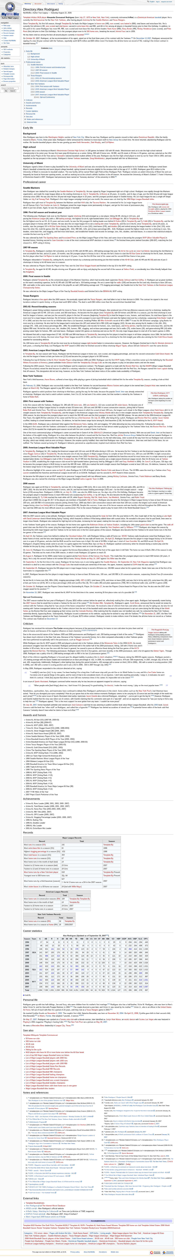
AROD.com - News (35, 1179)
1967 (98, 559)
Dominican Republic (146, 137)
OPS (83, 580)
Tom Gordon (45, 205)
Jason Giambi (91, 696)
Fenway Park (44, 199)
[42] (36, 1015)
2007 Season (31, 603)
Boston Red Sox (132, 366)
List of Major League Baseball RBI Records (43, 1069)
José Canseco (77, 705)
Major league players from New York (127, 1233)
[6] (116, 176)
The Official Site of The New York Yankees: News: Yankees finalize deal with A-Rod (56, 1119)
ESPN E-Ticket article (34, 1214)
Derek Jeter (120, 392)
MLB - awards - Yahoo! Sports (39, 1170)
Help (4, 38)
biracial (110, 686)
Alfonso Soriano (113, 386)
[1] (85, 34)
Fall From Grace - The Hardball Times (42, 1192)
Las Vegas (149, 1019)
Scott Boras (134, 603)
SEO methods (8, 49)
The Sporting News (50, 238)
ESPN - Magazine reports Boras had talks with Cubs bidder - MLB (51, 1165)
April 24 (160, 541)
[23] (88, 630)
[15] (155, 564)
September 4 (108, 1180)
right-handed (92, 343)
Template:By (33, 24)
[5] (37, 43)
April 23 (111, 539)
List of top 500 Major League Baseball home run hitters (47, 1055)
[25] (93, 630)
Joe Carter (152, 672)
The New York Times (68, 1143)
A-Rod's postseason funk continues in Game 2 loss (135, 1134)
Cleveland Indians (76, 536)
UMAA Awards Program (37, 1122)
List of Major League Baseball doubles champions (45, 1083)
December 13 (141, 38)
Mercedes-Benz (38, 1026)
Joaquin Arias (150, 386)
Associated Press (69, 238)
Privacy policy (75, 1252)
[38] (131, 707)
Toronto (63, 1019)
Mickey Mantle (105, 413)
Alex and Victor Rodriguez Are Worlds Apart (133, 1178)
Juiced (165, 705)
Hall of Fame (92, 500)
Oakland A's (144, 346)
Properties (6, 52)
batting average (65, 219)
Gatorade (60, 156)
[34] (161, 685)
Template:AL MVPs (77, 1225)
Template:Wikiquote (31, 1035)
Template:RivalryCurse (90, 1228)
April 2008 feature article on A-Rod (45, 1217)
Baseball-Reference (54, 1138)
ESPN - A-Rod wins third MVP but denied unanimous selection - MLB (52, 1173)
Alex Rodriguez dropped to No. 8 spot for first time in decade (133, 1111)
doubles (114, 226)
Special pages (8, 71)
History (61, 4)
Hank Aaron (111, 29)
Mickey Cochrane (120, 476)
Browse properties (9, 81)
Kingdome (30, 272)
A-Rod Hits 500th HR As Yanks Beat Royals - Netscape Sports (50, 1168)
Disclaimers (103, 1252)
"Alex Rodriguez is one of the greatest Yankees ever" (45, 1100)
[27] (134, 634)
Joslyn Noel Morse (113, 1019)
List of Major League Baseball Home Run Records (45, 1066)
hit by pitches (130, 326)
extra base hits (83, 26)
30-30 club (30, 1044)
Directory (27, 4)
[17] (48, 588)
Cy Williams (128, 527)
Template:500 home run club (130, 1225)
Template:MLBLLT (62, 1225)
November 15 (150, 614)
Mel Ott (94, 497)
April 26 (62, 470)
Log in (158, 1)
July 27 (82, 17)
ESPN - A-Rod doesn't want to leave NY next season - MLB (48, 1176)
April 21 (130, 1013)
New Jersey (113, 140)
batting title (99, 224)
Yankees (76, 158)
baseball (158, 17)
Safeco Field (129, 269)
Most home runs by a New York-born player (41, 872)
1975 (88, 17)
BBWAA (106, 291)
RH (58, 899)
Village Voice (70, 1100)
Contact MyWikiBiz (9, 40)
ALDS (34, 424)
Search (3, 85)
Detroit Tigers (159, 651)
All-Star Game (55, 226)
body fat (105, 516)
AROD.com (30, 1208)
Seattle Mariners (102, 20)
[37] (89, 707)
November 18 (113, 1013)
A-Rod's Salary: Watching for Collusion (41, 1211)
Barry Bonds (127, 29)
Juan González (58, 240)
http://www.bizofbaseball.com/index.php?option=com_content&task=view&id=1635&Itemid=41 (60, 1190)
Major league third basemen (121, 1236)
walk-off (170, 525)
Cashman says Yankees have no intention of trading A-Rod (138, 1126)
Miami (33, 140)
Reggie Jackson (34, 454)
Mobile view (115, 1252)
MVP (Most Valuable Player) (154, 238)
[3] (88, 34)
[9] (130, 320)
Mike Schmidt (105, 321)
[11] (153, 520)
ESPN (135, 565)
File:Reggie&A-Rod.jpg (160, 630)
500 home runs (92, 31)
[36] (37, 701)
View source (51, 4)
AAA (83, 203)
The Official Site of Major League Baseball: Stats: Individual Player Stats (128, 1175)
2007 (149, 38)
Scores (142, 1019)
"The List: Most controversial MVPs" (43, 1133)
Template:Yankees (50, 1228)
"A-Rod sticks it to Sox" (111, 1148)
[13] (137, 526)
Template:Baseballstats (35, 1203)
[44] (82, 1015)
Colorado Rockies (86, 611)
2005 (156, 705)
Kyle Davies (83, 556)
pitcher (120, 435)
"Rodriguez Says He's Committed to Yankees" (43, 1143)
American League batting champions (39, 1244)
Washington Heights (56, 137)
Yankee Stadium (112, 525)
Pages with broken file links (60, 1233)
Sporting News (53, 1108)
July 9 (33, 199)
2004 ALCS (98, 433)
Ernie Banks (161, 318)
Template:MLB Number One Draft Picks (39, 1225)
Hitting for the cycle (33, 1050)
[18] (135, 592)
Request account (166, 1)
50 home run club (33, 1039)
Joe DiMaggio (114, 219)
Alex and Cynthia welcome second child (118, 1189)
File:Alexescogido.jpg (160, 204)
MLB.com (47, 1151)
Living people (105, 1233)
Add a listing (7, 28)
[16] (49, 570)
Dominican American (146, 17)
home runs (101, 24)
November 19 (31, 593)
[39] (77, 709)
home (51, 925)
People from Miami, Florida (56, 1241)
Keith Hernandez (83, 142)
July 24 (97, 418)
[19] (88, 602)
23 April (45, 1146)
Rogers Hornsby (84, 497)
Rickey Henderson (144, 29)
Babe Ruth (34, 397)
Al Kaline (117, 221)
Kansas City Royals (101, 556)
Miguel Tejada (121, 346)
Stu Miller (110, 559)
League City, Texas (63, 1026)
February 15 (30, 386)
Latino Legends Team (88, 479)
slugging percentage (38, 852)
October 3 (151, 1124)
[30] (114, 656)
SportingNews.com (35, 1184)
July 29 (29, 705)
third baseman (39, 20)
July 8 (85, 194)
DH (114, 331)
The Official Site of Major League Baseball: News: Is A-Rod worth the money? (54, 1181)
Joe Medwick (114, 497)
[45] (66, 1021)
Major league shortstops (98, 1236)
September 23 (126, 562)
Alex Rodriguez (127, 1100)
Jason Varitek (163, 418)
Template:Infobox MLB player (34, 17)
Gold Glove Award (165, 337)
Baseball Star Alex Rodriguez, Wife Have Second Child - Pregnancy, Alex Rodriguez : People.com (137, 1186)
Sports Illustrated (41, 682)
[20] (140, 613)
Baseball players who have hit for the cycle (136, 1241)
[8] (115, 240)
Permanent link (8, 76)
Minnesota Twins (80, 424)
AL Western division (163, 343)
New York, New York (101, 17)
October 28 (30, 38)
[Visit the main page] (10, 10)
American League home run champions (71, 1244)
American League (39, 219)
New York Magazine (141, 562)
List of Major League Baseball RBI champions (44, 1072)
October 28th (98, 603)
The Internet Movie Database (53, 1206)
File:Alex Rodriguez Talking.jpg (160, 488)
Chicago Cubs (96, 363)
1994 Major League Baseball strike (140, 199)
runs (111, 24)
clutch (102, 657)
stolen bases (122, 405)
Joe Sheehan (81, 1125)
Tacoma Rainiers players (126, 1244)
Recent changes (8, 33)
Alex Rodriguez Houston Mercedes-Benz (118, 1194)
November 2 (52, 1013)
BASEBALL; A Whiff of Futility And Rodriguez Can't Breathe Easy (135, 1105)
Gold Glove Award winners (82, 1239)
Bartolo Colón (106, 470)
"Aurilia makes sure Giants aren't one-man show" (44, 1127)
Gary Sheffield (128, 462)
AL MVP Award (156, 421)
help (128, 1164)
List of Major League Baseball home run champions (46, 1077)
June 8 (147, 462)
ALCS (136, 648)
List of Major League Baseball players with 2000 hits (46, 1058)
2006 (74, 492)
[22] (85, 630)
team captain (162, 369)
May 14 (92, 559)
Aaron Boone (50, 380)
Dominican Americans (108, 1241)
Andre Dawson (67, 363)
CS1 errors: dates (41, 1233)
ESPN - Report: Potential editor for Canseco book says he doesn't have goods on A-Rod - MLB (136, 1172)
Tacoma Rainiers (99, 203)
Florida (39, 140)
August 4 (29, 556)
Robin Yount (139, 497)
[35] (35, 695)
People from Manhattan (34, 1241)
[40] (107, 935)
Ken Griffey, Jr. (89, 495)
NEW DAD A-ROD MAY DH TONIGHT (118, 1183)
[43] (80, 1015)
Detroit (146, 251)
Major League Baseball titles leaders (40, 1089)
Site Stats (6, 43)
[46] (72, 1025)
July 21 (69, 492)
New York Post (145, 691)
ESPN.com (66, 1127)
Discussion (38, 4)
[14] (44, 532)
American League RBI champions (101, 1244)
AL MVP (113, 473)
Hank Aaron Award (80, 1233)
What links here (8, 66)
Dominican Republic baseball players (82, 1241)
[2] (87, 34)
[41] (108, 1004)
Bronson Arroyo (130, 435)
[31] (117, 656)
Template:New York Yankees (69, 1228)
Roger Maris (64, 337)
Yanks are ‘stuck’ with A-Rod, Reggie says (128, 1103)
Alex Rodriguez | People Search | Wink (118, 1097)
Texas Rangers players (78, 1236)
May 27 (29, 1019)
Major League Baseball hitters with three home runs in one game (51, 1086)
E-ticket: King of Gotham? (122, 1124)
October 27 (97, 586)
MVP (67, 346)
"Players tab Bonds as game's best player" (42, 1114)
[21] (83, 630)
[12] (135, 526)
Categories (28, 1233)
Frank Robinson (145, 476)
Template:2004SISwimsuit (110, 1228)
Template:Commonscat (48, 1035)
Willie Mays (76, 887)
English (152, 1)
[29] (108, 653)
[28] (90, 639)
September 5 (31, 562)
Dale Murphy (96, 142)
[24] (91, 630)
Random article (8, 35)
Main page (6, 25)
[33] (132, 677)
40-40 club (30, 1047)
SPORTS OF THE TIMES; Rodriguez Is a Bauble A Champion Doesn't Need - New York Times (60, 1187)
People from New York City (142, 1239)
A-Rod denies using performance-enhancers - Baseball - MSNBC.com (128, 1170)
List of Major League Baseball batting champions (45, 1075)
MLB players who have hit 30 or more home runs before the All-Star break (55, 1052)
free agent (44, 299)
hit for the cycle (127, 251)
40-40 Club (129, 260)
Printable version (8, 74)
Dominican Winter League (156, 211)
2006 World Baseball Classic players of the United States (47, 1239)
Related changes (9, 69)
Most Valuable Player (62, 360)
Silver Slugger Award (88, 266)
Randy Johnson (125, 280)
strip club (70, 1019)
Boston (104, 194)
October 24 (30, 586)
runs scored (50, 26)
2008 (136, 1013)
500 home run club (33, 1041)
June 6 (162, 1156)
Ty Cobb (144, 221)
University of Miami (76, 167)
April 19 (29, 536)
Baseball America (77, 291)
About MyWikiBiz (89, 1252)
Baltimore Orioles (97, 525)
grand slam (144, 525)
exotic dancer (129, 1019)
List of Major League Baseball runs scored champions (47, 1080)
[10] (147, 507)
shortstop (86, 20)
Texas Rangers (119, 20)
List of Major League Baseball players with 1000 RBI (46, 1064)
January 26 (138, 1132)
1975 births (94, 1233)
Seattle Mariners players (57, 1236)
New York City (78, 137)
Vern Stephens (114, 527)
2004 (121, 1013)
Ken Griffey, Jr (140, 280)
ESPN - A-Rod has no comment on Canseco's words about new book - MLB (130, 1167)
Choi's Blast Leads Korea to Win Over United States (136, 1116)
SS (44, 845)
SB (151, 260)
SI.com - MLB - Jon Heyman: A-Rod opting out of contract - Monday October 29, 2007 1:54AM (60, 1116)
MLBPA (149, 366)
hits (106, 26)
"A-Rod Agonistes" (113, 1153)
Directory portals (8, 30)
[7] (50, 233)
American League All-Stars (153, 1233)
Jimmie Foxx (120, 31)
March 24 (34, 388)
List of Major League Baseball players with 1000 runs (47, 1061)
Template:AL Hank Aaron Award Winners (102, 1225)
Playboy (26, 1022)
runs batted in (125, 24)
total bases (63, 26)
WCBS (124, 536)
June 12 (56, 205)
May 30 (102, 544)
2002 (60, 1013)
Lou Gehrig (44, 505)
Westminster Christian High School (70, 151)
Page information (8, 79)
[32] (110, 664)
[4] (132, 38)
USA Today (62, 1114)
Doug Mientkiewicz (97, 158)
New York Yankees (58, 20)
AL (52, 360)
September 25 (31, 568)
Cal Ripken (109, 142)
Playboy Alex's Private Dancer (126, 1191)
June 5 (139, 251)
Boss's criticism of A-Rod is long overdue (126, 1121)
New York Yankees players (35, 1236)
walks (119, 283)
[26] (95, 630)
